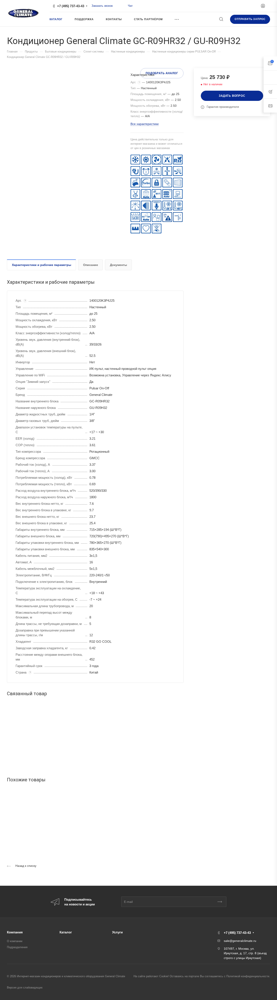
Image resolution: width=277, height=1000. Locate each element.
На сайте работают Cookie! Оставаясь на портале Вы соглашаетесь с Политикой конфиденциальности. (202, 976)
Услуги (117, 932)
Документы (118, 265)
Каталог (66, 932)
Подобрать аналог (162, 73)
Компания (15, 932)
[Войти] (263, 6)
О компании (14, 941)
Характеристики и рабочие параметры (41, 265)
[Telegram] (123, 6)
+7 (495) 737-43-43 (70, 6)
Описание (90, 265)
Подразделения (17, 947)
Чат (130, 5)
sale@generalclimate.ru (240, 941)
